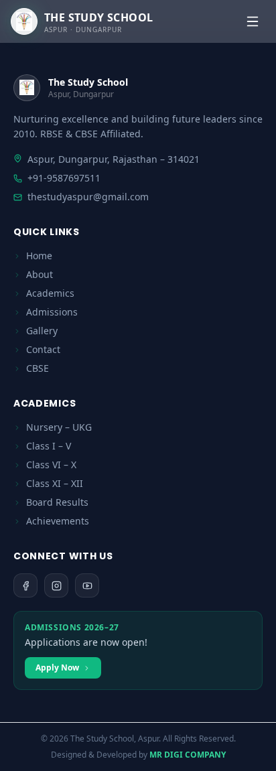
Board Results (57, 502)
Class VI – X (51, 464)
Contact (43, 349)
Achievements (57, 520)
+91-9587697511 (63, 177)
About (39, 274)
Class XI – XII (54, 483)
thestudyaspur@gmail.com (88, 196)
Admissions (52, 311)
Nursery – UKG (59, 427)
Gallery (42, 330)
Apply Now (57, 667)
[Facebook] (25, 585)
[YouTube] (87, 585)
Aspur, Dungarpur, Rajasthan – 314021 (113, 159)
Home (39, 255)
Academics (50, 293)
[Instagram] (56, 585)
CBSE (37, 368)
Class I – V (48, 445)
